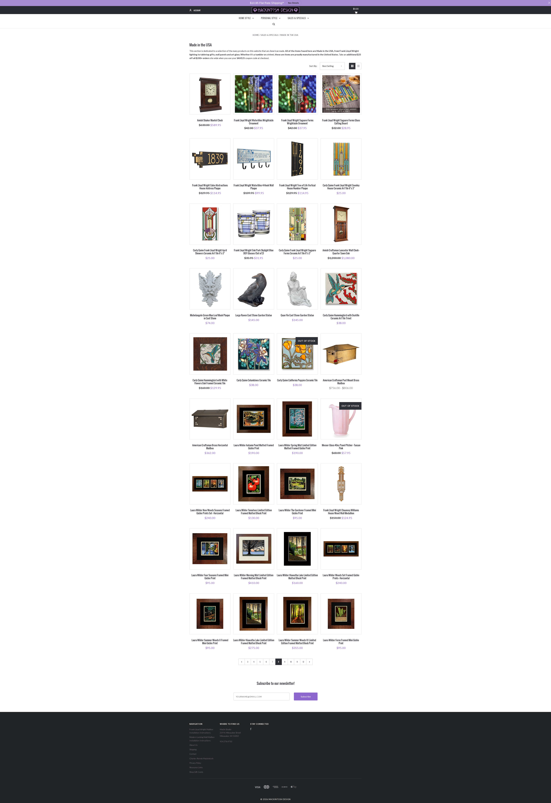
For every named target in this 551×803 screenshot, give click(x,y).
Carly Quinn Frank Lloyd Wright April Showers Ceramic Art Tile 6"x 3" (210, 251)
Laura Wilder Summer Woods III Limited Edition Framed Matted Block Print (297, 641)
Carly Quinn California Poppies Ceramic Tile (297, 380)
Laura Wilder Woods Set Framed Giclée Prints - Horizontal (341, 576)
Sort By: (313, 66)
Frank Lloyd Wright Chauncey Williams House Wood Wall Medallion (341, 511)
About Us (193, 745)
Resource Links (196, 767)
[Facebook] (250, 729)
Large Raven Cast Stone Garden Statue (253, 315)
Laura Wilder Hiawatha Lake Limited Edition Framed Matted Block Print (253, 641)
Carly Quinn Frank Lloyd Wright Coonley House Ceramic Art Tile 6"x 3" (341, 186)
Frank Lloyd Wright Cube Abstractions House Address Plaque (210, 186)
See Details (293, 3)
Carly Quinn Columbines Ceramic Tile (254, 380)
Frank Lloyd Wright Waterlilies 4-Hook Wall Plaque (254, 186)
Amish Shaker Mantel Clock (210, 120)
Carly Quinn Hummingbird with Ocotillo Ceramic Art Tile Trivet (341, 316)
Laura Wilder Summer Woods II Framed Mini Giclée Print (210, 641)
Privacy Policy (195, 763)
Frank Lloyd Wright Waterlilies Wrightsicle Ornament (253, 121)
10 (291, 661)
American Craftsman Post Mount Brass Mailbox (341, 381)
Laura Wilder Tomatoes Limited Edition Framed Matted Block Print (254, 511)
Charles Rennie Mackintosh (201, 758)
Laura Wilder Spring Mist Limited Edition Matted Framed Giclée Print (297, 446)
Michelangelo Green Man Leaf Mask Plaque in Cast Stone (210, 316)
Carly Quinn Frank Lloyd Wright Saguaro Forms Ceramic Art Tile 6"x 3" (297, 251)
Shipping (192, 749)
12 (303, 661)
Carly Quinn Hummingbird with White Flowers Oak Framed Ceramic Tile (210, 381)
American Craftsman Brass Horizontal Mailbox (210, 446)
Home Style (245, 18)
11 (297, 661)
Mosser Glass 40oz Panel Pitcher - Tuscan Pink (341, 446)
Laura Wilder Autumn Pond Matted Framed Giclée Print (254, 446)
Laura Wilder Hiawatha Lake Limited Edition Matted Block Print (297, 576)
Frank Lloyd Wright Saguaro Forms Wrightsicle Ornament (297, 121)
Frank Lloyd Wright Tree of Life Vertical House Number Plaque (297, 186)
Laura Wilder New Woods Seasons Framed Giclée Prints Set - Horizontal (210, 511)
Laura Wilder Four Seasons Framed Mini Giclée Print (209, 576)
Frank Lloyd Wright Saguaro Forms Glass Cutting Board (341, 121)
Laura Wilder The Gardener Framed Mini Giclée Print (297, 511)
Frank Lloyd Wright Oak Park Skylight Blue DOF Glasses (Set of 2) (253, 251)
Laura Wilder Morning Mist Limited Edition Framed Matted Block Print (253, 576)
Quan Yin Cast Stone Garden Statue (297, 315)
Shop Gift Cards (196, 772)
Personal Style (269, 18)
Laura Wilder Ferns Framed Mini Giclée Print (341, 641)
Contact (192, 754)
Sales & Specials (297, 18)
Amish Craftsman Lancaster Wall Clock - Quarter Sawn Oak (341, 251)
